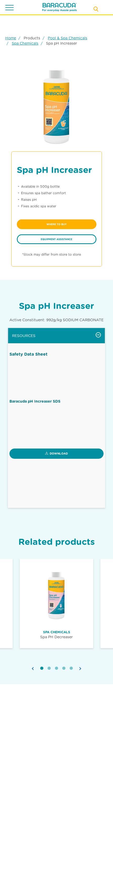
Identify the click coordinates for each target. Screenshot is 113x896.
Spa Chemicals (25, 43)
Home (10, 38)
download (59, 453)
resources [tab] (23, 336)
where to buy (56, 224)
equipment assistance (56, 239)
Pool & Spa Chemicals (67, 38)
